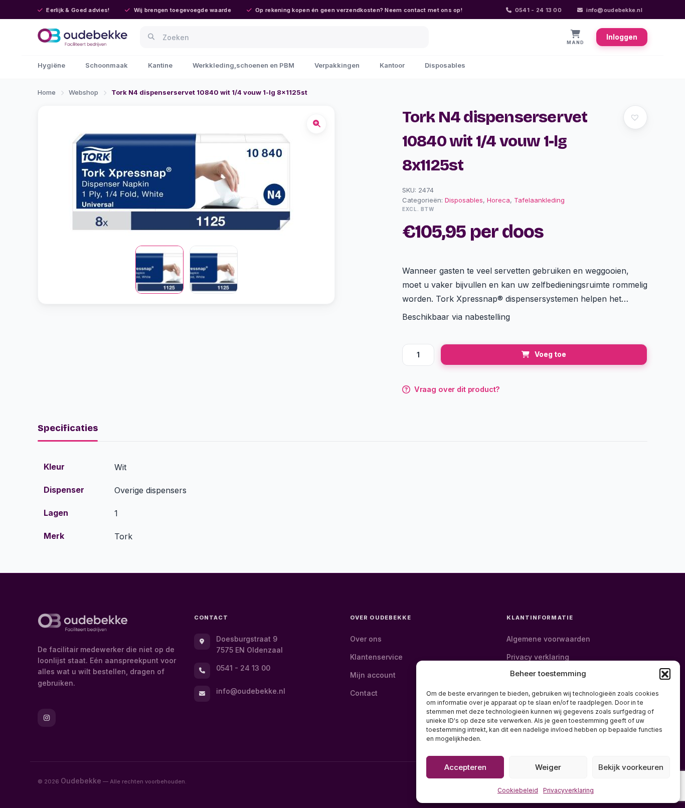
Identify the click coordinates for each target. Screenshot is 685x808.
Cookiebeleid (517, 790)
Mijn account (373, 675)
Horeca (498, 200)
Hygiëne (51, 65)
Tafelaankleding (539, 200)
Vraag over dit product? (457, 389)
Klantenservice (376, 657)
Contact (364, 693)
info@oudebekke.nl (614, 10)
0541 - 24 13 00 (538, 10)
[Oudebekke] (83, 623)
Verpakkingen (337, 65)
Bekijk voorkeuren (630, 767)
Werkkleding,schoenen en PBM (243, 65)
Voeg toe (550, 354)
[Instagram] (47, 718)
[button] (665, 674)
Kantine (160, 65)
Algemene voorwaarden (548, 639)
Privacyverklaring (568, 790)
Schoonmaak (106, 65)
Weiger (548, 767)
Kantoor (392, 65)
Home (47, 92)
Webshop (83, 92)
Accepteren (465, 767)
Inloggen (621, 37)
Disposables (445, 65)
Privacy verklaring (537, 657)
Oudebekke (81, 780)
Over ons (366, 639)
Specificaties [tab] (68, 428)
